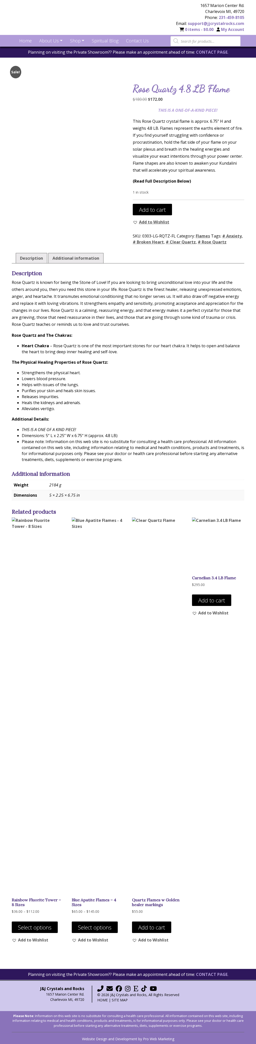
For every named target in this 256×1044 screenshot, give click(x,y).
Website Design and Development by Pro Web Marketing (128, 1039)
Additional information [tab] (75, 258)
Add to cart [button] (151, 927)
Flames (203, 236)
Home (102, 1000)
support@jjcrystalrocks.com (216, 23)
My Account (232, 29)
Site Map (120, 1000)
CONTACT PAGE (212, 52)
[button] (151, 222)
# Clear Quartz (181, 242)
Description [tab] (31, 258)
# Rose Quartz (212, 242)
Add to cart (152, 209)
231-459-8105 (231, 17)
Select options (35, 927)
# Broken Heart (148, 242)
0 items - (199, 29)
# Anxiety (232, 236)
